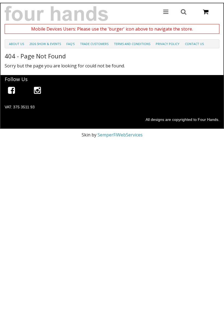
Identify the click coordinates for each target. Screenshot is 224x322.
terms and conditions (132, 44)
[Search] (183, 12)
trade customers (94, 44)
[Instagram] (37, 91)
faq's (70, 44)
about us (16, 44)
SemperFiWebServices (120, 135)
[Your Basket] (205, 12)
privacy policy (167, 44)
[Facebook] (11, 91)
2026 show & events (45, 44)
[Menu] (165, 12)
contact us (194, 44)
